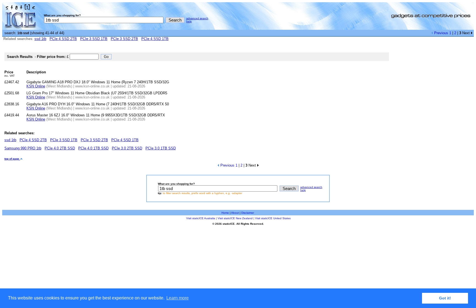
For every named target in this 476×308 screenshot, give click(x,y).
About (235, 212)
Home (225, 212)
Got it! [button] (445, 298)
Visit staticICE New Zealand (235, 218)
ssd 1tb (40, 39)
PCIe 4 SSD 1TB (155, 39)
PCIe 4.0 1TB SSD (93, 148)
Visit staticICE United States (273, 218)
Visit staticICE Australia (200, 218)
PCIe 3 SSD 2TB (124, 39)
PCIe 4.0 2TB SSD (60, 148)
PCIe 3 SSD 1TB (93, 39)
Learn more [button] (177, 298)
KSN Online (35, 86)
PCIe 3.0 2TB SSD (127, 148)
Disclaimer (247, 212)
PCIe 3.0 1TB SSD (160, 148)
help (189, 21)
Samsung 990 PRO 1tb (22, 148)
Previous (440, 33)
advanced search (197, 18)
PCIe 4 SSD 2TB (63, 39)
